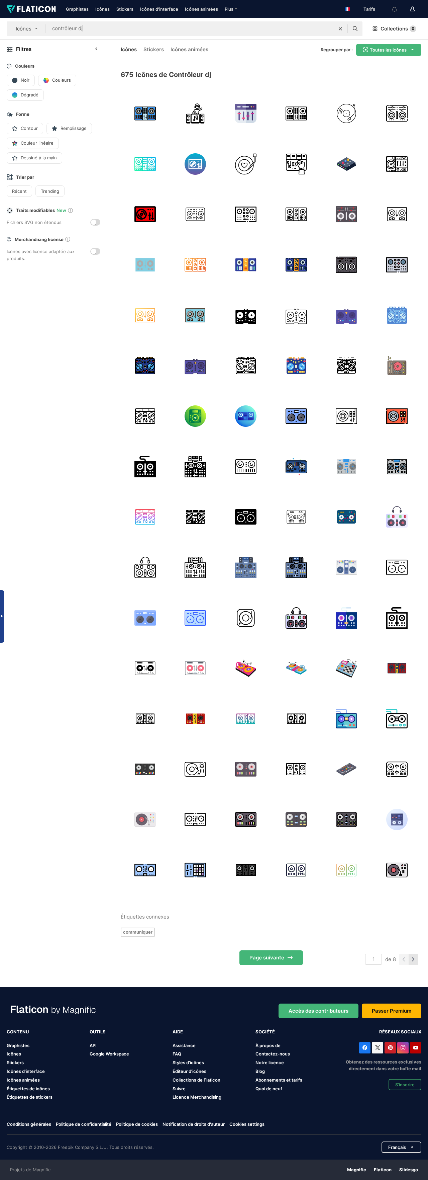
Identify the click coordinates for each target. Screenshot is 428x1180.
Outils (98, 1031)
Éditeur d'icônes (189, 1071)
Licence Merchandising (197, 1097)
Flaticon (383, 1169)
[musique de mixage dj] (246, 164)
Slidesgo (408, 1169)
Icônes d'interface (159, 9)
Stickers (124, 9)
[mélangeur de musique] (397, 164)
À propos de (268, 1045)
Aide (178, 1031)
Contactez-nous (272, 1053)
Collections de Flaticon (196, 1080)
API (93, 1045)
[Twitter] (377, 1047)
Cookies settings (246, 1124)
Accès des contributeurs (318, 1011)
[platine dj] (145, 113)
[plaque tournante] (347, 113)
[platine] (196, 164)
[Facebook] (364, 1047)
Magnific (356, 1169)
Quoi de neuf (268, 1088)
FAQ (177, 1053)
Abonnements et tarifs (278, 1080)
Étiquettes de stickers (29, 1097)
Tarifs (369, 9)
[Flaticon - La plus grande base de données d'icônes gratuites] (31, 9)
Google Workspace (109, 1053)
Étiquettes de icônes (28, 1088)
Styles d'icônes (188, 1062)
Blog (260, 1071)
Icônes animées (201, 9)
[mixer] (296, 164)
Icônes (102, 9)
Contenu (18, 1031)
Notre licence (269, 1062)
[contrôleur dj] (196, 113)
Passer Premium (391, 1011)
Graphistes (77, 9)
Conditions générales (29, 1124)
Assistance (184, 1045)
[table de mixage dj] (246, 113)
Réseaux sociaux (400, 1031)
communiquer (137, 932)
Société (265, 1031)
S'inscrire (405, 1084)
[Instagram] (403, 1047)
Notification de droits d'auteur (194, 1124)
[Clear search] (340, 28)
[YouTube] (415, 1047)
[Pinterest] (390, 1047)
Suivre (179, 1088)
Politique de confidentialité (83, 1124)
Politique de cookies (137, 1124)
